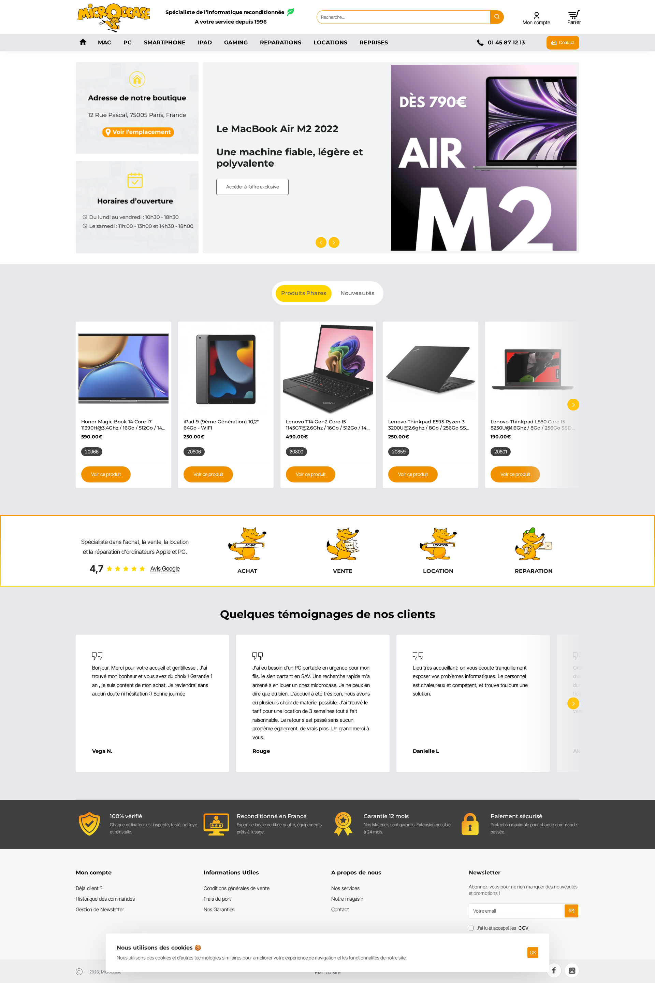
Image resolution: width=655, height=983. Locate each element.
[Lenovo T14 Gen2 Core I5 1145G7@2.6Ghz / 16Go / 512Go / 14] (328, 369)
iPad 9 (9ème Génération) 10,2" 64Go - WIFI (221, 425)
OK (533, 952)
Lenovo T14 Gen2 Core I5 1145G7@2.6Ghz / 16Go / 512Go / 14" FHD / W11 (327, 425)
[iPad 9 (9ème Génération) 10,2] (226, 369)
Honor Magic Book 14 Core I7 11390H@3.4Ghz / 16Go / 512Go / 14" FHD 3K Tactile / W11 (122, 425)
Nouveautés (357, 293)
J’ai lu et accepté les (502, 928)
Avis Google (165, 568)
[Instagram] (571, 970)
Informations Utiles (231, 872)
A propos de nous (356, 872)
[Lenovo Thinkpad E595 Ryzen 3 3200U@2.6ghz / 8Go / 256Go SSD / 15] (430, 369)
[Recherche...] (497, 17)
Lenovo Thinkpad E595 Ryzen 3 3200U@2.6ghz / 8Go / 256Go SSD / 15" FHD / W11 (429, 425)
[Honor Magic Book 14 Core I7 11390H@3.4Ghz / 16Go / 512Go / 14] (123, 369)
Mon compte (94, 872)
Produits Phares (303, 293)
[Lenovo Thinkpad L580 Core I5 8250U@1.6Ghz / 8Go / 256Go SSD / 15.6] (533, 369)
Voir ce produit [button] (106, 474)
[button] (321, 242)
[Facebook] (554, 970)
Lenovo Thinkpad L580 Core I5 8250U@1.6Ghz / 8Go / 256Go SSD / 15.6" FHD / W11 (533, 425)
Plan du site (327, 972)
